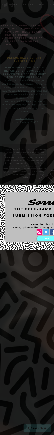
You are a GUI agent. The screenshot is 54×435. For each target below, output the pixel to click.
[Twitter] (46, 232)
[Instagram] (39, 232)
